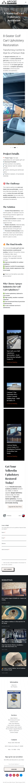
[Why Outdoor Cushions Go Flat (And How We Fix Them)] (14, 612)
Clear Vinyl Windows (14, 723)
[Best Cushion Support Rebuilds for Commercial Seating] (14, 589)
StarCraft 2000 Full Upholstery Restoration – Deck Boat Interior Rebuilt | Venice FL (14, 355)
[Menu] (25, 2)
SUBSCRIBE (14, 769)
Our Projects (14, 686)
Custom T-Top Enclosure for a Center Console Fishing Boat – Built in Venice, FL (13, 396)
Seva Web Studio (11, 782)
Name (3, 532)
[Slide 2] (12, 147)
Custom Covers (14, 721)
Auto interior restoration (14, 725)
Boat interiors (14, 718)
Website (4, 543)
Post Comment (8, 569)
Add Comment (5, 549)
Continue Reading (12, 362)
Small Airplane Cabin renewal (13, 727)
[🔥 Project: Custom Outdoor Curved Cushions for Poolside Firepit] (14, 659)
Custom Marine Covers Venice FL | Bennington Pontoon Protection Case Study (14, 449)
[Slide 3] (14, 147)
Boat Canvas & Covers (14, 720)
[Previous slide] (5, 109)
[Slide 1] (11, 147)
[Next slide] (22, 109)
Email (3, 538)
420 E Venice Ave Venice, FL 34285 (14, 746)
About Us (14, 685)
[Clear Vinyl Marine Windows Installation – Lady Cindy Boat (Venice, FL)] (14, 636)
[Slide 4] (16, 147)
